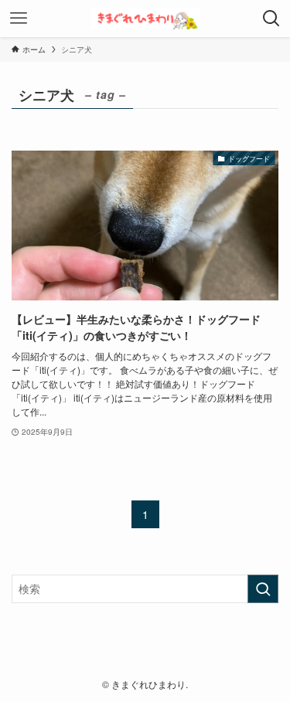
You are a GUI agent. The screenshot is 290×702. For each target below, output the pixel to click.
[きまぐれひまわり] (145, 18)
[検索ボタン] (271, 18)
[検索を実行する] (262, 589)
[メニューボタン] (18, 18)
